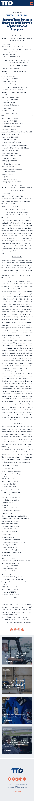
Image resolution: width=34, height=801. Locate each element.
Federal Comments (14, 15)
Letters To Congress (7, 729)
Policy (25, 15)
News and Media (8, 640)
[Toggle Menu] (31, 3)
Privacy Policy (17, 791)
